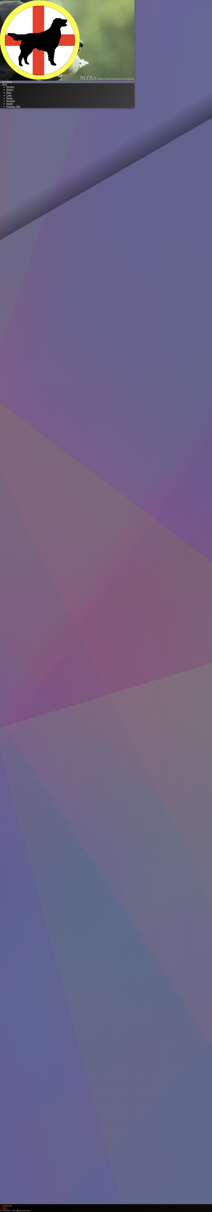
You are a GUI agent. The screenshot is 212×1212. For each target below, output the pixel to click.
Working (10, 101)
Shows (9, 98)
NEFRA (10, 87)
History (10, 89)
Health (9, 103)
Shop (8, 92)
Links (9, 95)
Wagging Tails (13, 106)
